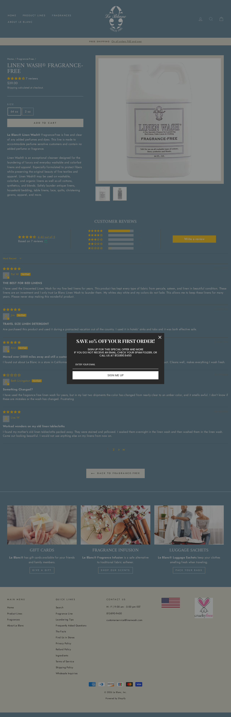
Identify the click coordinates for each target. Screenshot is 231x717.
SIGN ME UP (116, 375)
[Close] (160, 337)
